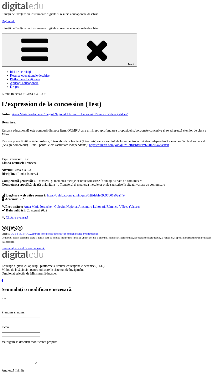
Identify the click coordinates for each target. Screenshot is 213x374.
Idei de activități (20, 71)
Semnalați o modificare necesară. (23, 248)
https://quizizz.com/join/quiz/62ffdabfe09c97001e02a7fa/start (129, 145)
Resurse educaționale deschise (30, 75)
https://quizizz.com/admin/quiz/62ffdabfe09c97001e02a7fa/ (86, 195)
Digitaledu (8, 21)
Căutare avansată (17, 217)
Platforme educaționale (25, 79)
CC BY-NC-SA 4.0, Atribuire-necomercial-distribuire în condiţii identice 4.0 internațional (54, 233)
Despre (14, 86)
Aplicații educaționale (24, 83)
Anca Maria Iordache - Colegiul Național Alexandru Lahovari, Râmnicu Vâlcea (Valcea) (70, 114)
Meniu (131, 64)
